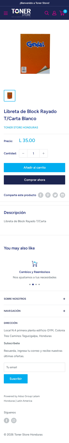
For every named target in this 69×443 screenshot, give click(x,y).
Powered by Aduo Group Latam (22, 396)
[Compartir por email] (62, 195)
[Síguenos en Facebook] (6, 420)
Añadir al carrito (35, 167)
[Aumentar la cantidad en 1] (43, 153)
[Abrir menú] (6, 13)
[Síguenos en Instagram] (13, 420)
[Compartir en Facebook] (40, 195)
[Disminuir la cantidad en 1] (23, 153)
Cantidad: (10, 153)
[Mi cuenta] (54, 13)
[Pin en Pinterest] (48, 195)
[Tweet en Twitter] (55, 195)
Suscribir (16, 379)
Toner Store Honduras (21, 127)
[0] (62, 13)
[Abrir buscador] (47, 13)
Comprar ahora (34, 180)
